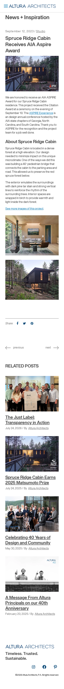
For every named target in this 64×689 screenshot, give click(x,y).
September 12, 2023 (19, 31)
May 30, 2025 (13, 548)
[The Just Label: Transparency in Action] (32, 393)
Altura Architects (38, 428)
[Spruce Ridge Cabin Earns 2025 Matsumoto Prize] (32, 454)
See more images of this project (24, 208)
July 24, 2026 (13, 428)
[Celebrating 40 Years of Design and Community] (32, 514)
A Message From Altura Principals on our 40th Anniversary (27, 603)
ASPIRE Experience (41, 113)
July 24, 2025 (13, 488)
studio (40, 31)
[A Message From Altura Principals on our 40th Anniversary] (32, 574)
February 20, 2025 (16, 614)
